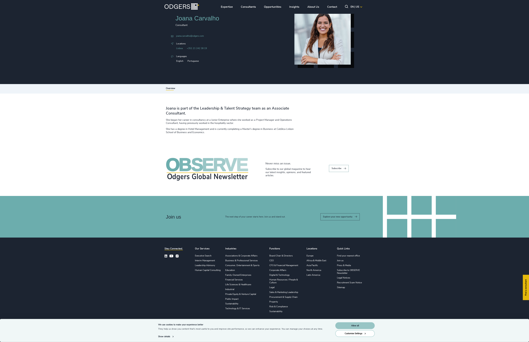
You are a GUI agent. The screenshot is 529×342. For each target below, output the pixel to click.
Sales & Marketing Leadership (283, 292)
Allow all (355, 326)
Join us (340, 260)
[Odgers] (181, 6)
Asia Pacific (312, 265)
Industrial (229, 289)
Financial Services (234, 280)
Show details (164, 337)
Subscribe (336, 168)
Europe (310, 256)
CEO (271, 260)
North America (314, 270)
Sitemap (341, 287)
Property (273, 302)
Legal (272, 287)
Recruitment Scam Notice (349, 283)
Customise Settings (353, 333)
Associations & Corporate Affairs (241, 256)
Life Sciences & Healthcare (238, 284)
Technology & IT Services (237, 308)
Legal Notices (343, 278)
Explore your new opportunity (337, 217)
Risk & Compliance (278, 306)
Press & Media (344, 265)
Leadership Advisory (205, 265)
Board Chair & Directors (281, 256)
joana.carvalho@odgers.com (190, 36)
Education (230, 270)
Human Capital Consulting (208, 270)
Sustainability (231, 304)
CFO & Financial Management (283, 265)
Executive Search (203, 256)
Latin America (313, 275)
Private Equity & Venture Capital (240, 294)
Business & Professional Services (241, 260)
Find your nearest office (348, 256)
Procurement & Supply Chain (283, 297)
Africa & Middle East (316, 260)
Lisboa (179, 48)
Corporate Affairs (277, 270)
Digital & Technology (279, 275)
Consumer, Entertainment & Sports (242, 265)
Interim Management (205, 260)
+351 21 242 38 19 (197, 48)
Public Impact (231, 299)
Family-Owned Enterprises (238, 275)
